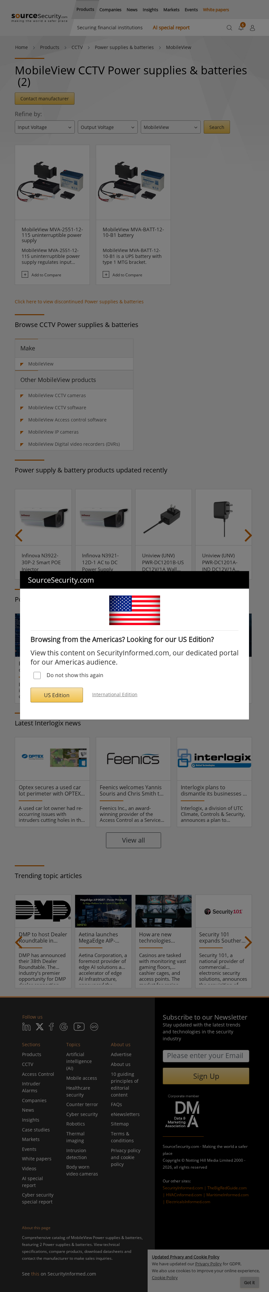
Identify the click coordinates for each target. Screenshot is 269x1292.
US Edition (57, 695)
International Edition (114, 694)
